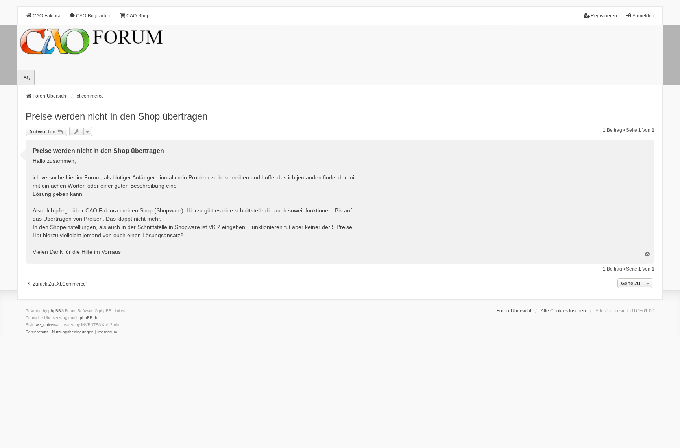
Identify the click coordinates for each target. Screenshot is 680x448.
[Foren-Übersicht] (340, 55)
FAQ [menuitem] (25, 77)
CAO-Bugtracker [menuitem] (93, 15)
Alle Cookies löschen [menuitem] (563, 310)
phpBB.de (89, 317)
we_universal (47, 325)
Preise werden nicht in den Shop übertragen (116, 116)
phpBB (54, 310)
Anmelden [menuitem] (643, 15)
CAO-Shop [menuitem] (138, 15)
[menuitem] (37, 332)
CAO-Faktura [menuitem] (47, 15)
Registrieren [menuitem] (604, 15)
